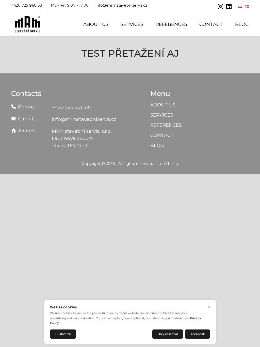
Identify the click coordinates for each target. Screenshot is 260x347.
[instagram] (221, 7)
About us (95, 24)
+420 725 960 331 (27, 5)
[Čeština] (240, 6)
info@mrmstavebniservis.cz (121, 5)
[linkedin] (229, 7)
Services (132, 24)
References (171, 24)
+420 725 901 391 (71, 107)
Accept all (197, 334)
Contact (211, 24)
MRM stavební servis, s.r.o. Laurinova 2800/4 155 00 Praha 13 (82, 138)
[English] (247, 6)
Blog (242, 24)
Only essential (168, 334)
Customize (63, 334)
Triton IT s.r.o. (166, 163)
